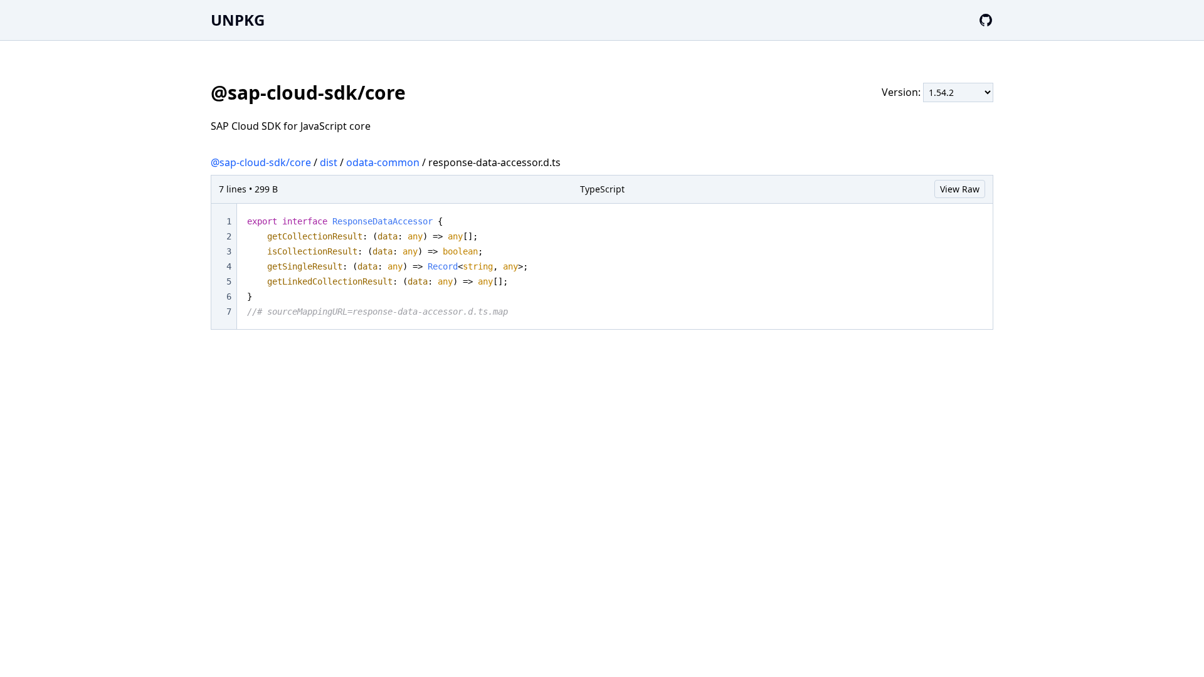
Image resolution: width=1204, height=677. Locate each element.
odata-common (383, 162)
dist (328, 162)
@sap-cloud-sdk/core (261, 162)
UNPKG (238, 19)
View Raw (960, 189)
